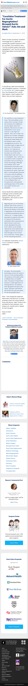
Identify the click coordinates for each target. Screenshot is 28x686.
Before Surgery (10, 443)
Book (3, 664)
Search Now (14, 543)
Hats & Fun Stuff (6, 666)
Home (2, 5)
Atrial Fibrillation (11, 441)
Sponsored (13, 562)
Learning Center (6, 651)
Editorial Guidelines (6, 676)
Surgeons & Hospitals (12, 468)
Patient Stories (10, 458)
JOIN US (4, 10)
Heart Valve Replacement (14, 448)
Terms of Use (5, 680)
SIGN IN (10, 10)
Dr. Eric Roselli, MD (8, 90)
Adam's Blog (5, 662)
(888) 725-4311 (21, 651)
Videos (3, 660)
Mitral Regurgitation (12, 453)
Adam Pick (7, 33)
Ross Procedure (11, 466)
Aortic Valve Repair (12, 436)
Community (4, 650)
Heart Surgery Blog (8, 5)
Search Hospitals (14, 627)
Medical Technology (12, 451)
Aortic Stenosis (10, 433)
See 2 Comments (18, 318)
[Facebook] (3, 642)
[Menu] (24, 2)
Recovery (9, 463)
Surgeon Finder (5, 653)
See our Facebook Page (11, 643)
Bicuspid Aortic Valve (12, 446)
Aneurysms (9, 431)
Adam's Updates (11, 428)
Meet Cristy (14, 502)
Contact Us (4, 669)
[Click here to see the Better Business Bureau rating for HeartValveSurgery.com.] (21, 655)
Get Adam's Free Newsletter (10, 319)
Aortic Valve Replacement (18, 5)
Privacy (3, 678)
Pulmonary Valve (11, 461)
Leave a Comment (7, 318)
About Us (4, 667)
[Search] (26, 2)
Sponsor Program (6, 674)
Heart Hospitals (5, 658)
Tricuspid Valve (10, 471)
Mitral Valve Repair (12, 456)
